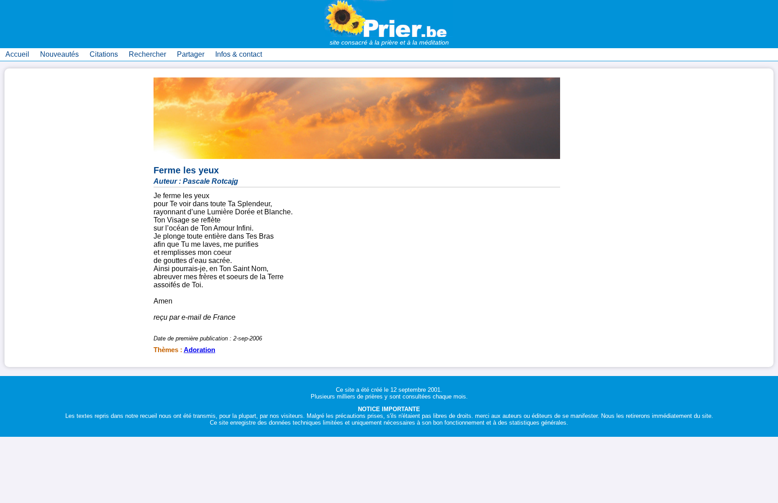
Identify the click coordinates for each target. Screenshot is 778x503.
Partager (190, 54)
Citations (104, 54)
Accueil (17, 54)
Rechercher (147, 54)
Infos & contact (238, 54)
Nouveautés (59, 54)
